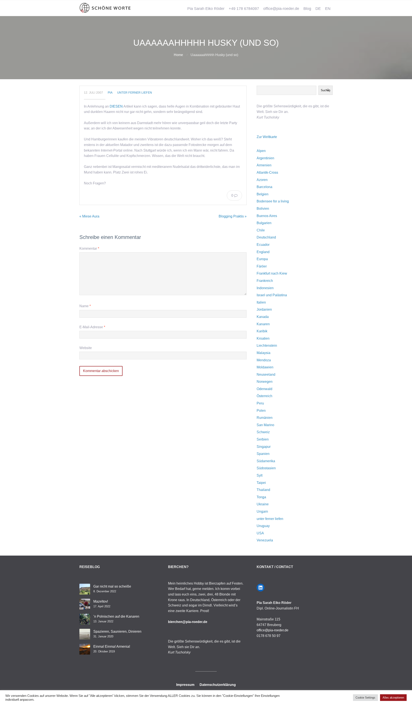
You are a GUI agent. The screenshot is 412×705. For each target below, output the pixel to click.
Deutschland (266, 237)
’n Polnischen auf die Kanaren (116, 616)
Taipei (261, 483)
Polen (261, 410)
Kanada (263, 317)
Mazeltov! (100, 601)
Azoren (262, 180)
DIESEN (116, 106)
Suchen (325, 90)
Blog (307, 8)
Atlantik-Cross (267, 172)
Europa (262, 259)
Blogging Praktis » (233, 216)
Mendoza (264, 360)
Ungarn (262, 511)
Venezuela (265, 540)
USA (260, 533)
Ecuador (263, 244)
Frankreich (265, 281)
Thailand (263, 490)
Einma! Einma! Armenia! (111, 646)
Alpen (261, 151)
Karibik (262, 331)
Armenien (264, 165)
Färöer (262, 266)
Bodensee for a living (273, 201)
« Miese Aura (89, 216)
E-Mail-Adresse (92, 327)
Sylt (259, 475)
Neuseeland (266, 374)
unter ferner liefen (134, 92)
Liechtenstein (267, 345)
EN (327, 8)
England (263, 252)
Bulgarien (264, 223)
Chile (261, 230)
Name (85, 306)
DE (318, 8)
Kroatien (263, 338)
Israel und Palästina (272, 295)
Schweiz (263, 432)
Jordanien (264, 309)
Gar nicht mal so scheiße (112, 586)
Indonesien (265, 288)
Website (85, 348)
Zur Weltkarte (267, 137)
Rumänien (265, 417)
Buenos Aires (267, 216)
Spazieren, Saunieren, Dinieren (117, 631)
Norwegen (265, 381)
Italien (261, 302)
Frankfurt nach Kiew (272, 273)
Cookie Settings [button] (365, 697)
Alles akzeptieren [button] (393, 697)
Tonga (261, 497)
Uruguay (263, 526)
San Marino (265, 425)
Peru (260, 403)
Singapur (264, 446)
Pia (110, 92)
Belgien (262, 194)
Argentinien (265, 158)
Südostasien (266, 468)
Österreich (264, 396)
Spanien (263, 454)
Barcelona (264, 187)
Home (178, 55)
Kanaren (263, 324)
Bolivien (263, 208)
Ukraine (263, 504)
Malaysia (263, 353)
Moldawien (265, 367)
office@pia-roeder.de (281, 8)
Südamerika (266, 461)
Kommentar (89, 248)
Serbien (263, 439)
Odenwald (264, 389)
